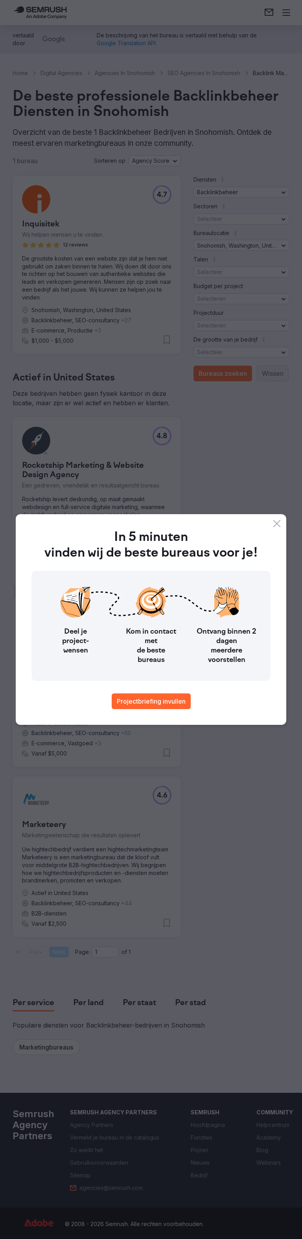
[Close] (276, 523)
